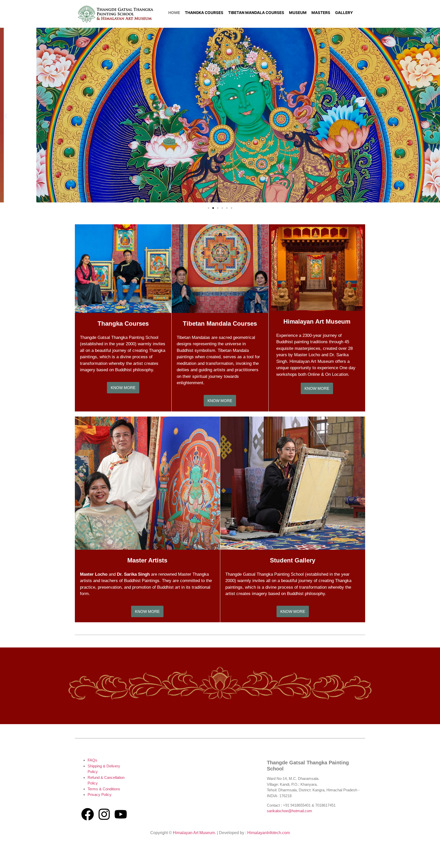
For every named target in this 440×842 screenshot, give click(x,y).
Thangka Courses (123, 323)
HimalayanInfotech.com (268, 833)
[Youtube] (120, 814)
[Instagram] (104, 814)
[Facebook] (87, 814)
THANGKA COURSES (204, 12)
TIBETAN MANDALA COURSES (256, 12)
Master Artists (147, 560)
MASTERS (320, 12)
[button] (6, 116)
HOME (174, 12)
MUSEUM (298, 12)
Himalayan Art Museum (316, 321)
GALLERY (344, 12)
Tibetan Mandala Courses (220, 323)
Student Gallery (292, 560)
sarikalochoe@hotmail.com (289, 811)
